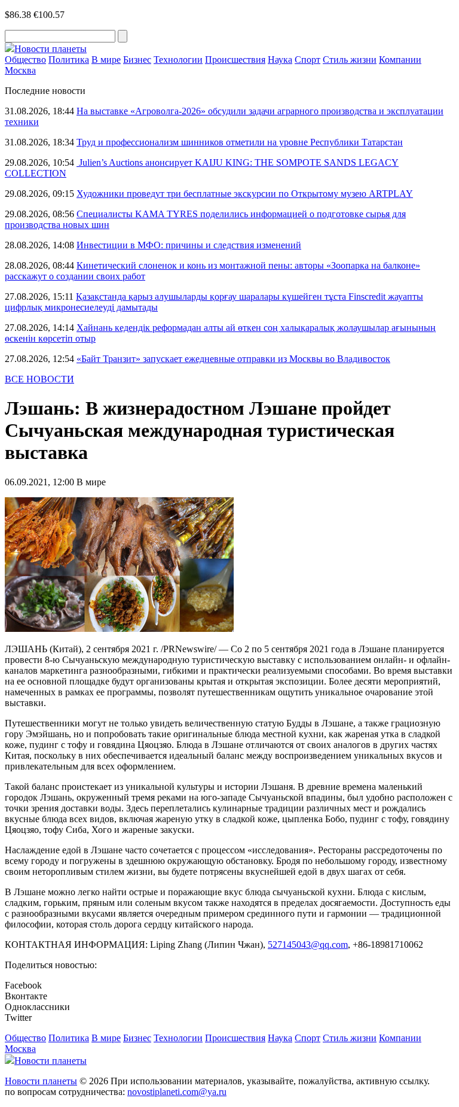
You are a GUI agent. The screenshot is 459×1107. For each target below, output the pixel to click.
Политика (68, 59)
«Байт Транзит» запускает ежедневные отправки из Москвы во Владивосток (233, 359)
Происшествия (235, 59)
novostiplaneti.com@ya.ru (177, 1092)
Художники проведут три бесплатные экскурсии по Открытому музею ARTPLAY (244, 193)
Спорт (307, 59)
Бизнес (137, 59)
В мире (106, 59)
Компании (400, 59)
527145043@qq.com (308, 944)
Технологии (178, 59)
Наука (280, 59)
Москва (20, 70)
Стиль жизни (350, 59)
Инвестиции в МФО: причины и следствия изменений (188, 245)
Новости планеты (41, 1081)
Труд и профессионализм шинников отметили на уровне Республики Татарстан (239, 142)
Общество (25, 59)
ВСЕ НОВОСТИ (39, 379)
